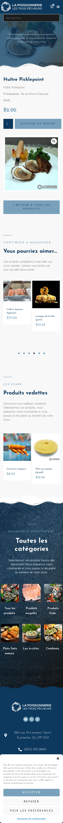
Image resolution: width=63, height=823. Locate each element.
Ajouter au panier (38, 124)
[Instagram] (31, 719)
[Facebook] (25, 719)
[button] (58, 758)
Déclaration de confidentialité (31, 819)
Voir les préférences (31, 811)
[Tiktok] (37, 719)
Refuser (31, 802)
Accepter (32, 792)
